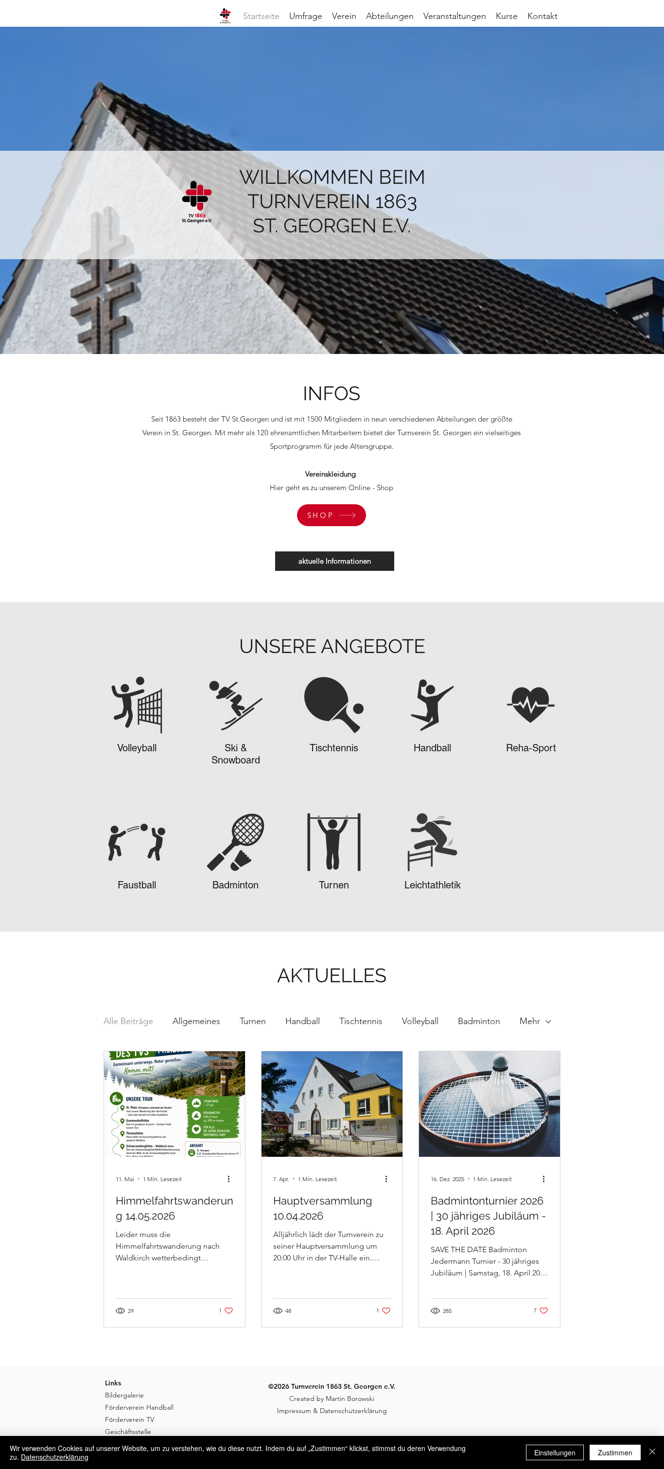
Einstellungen (555, 1452)
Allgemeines (196, 1021)
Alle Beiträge (128, 1021)
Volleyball (420, 1021)
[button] (507, 15)
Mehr (530, 1021)
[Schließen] (652, 1452)
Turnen (253, 1021)
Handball (302, 1021)
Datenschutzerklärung (54, 1457)
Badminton (479, 1021)
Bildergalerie (124, 1395)
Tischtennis (361, 1021)
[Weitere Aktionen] (232, 1179)
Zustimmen (615, 1452)
